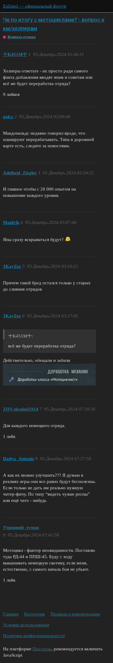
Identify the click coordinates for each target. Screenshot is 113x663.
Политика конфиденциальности (34, 635)
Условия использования (26, 624)
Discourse (42, 648)
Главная (10, 614)
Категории (34, 614)
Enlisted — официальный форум (34, 6)
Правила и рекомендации (75, 614)
